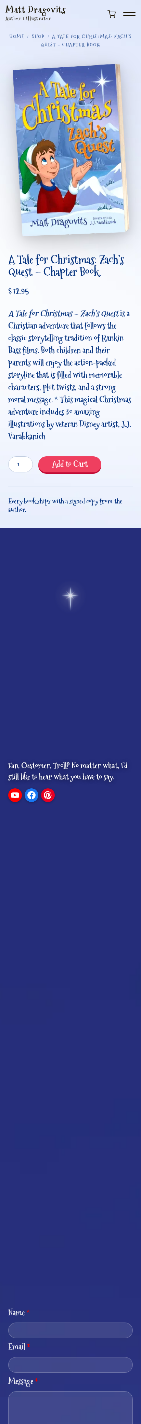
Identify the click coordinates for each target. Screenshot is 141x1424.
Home (16, 36)
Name (19, 1312)
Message (23, 1381)
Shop (38, 36)
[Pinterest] (48, 795)
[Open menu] (129, 14)
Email (19, 1346)
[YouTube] (15, 795)
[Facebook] (31, 795)
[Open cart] (111, 14)
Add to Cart (70, 464)
